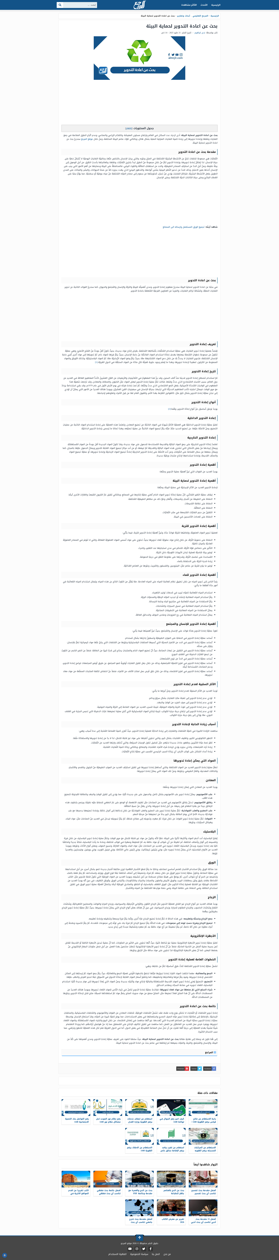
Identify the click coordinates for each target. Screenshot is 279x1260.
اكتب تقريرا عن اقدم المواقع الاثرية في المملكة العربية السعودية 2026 (76, 1195)
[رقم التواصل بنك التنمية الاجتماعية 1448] (76, 1107)
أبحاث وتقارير (183, 16)
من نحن (167, 1254)
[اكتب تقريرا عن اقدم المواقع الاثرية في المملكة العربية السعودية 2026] (76, 1179)
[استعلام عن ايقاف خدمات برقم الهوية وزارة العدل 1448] (139, 1107)
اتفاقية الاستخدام (117, 1254)
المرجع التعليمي (200, 16)
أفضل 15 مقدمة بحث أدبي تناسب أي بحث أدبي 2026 (203, 1222)
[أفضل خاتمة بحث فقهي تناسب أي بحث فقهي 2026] (107, 1179)
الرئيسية (215, 5)
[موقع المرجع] (139, 5)
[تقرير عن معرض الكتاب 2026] (171, 1207)
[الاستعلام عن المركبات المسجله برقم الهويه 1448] (203, 1136)
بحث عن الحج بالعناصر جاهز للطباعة (173, 1192)
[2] (169, 409)
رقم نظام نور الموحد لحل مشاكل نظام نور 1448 (108, 1120)
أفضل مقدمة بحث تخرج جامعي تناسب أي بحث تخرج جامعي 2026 (140, 1222)
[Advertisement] (139, 103)
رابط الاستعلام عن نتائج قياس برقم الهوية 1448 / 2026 (203, 1121)
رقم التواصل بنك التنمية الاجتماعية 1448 (77, 1120)
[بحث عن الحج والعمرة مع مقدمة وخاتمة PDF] (139, 1179)
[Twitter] (143, 1249)
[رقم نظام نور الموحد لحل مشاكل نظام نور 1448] (107, 1107)
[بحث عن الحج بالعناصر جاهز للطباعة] (171, 1179)
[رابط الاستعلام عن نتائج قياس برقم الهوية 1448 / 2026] (203, 1107)
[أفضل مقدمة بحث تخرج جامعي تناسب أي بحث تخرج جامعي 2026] (139, 1207)
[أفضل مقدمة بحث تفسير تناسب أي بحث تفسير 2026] (203, 1179)
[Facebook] (150, 1249)
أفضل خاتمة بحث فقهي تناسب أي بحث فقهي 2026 (109, 1193)
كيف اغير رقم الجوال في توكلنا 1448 (172, 1120)
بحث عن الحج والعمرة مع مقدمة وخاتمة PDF (140, 1192)
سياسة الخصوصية (139, 1254)
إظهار (129, 128)
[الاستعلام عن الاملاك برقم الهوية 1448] (139, 1136)
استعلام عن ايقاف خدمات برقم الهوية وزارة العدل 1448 (139, 1121)
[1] (96, 362)
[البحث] (60, 5)
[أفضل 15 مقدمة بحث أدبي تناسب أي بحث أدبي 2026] (203, 1207)
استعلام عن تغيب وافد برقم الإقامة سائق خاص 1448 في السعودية (172, 1150)
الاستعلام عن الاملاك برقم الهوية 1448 (139, 1149)
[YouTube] (130, 1249)
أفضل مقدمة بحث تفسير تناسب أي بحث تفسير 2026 (203, 1193)
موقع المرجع (87, 139)
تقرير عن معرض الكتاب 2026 (173, 1221)
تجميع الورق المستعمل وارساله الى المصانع (183, 227)
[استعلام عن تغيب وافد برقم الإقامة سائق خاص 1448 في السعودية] (171, 1136)
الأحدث (204, 5)
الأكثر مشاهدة (189, 5)
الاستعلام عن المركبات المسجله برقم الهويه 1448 (205, 1150)
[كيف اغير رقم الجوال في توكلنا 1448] (171, 1107)
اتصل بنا (156, 1254)
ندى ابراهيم (200, 33)
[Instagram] (137, 1249)
